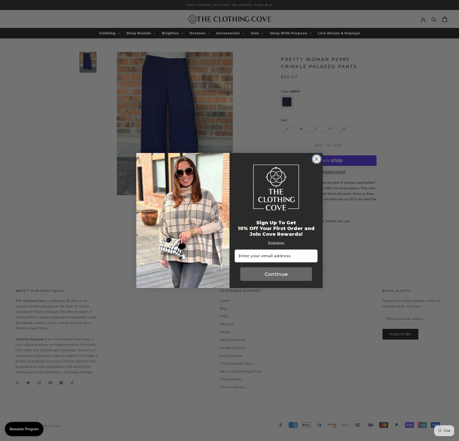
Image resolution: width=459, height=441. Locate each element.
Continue (276, 274)
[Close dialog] (316, 159)
